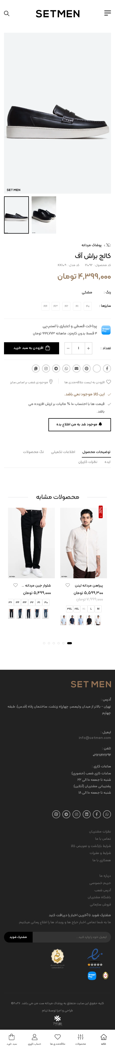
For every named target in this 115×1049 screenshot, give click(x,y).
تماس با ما (103, 839)
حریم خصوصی (100, 883)
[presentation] (103, 620)
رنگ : (107, 292)
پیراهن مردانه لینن (89, 585)
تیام (45, 1010)
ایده (107, 462)
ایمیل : (106, 732)
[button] (69, 643)
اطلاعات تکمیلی (63, 452)
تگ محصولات (33, 452)
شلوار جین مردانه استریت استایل (26, 585)
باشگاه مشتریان (99, 897)
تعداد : (106, 348)
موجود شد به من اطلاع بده (76, 424)
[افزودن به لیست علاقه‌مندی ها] (68, 585)
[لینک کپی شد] (36, 369)
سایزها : (105, 306)
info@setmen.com (95, 738)
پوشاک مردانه (92, 245)
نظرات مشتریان (100, 831)
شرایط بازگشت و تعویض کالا (91, 846)
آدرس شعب (102, 890)
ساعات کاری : (101, 766)
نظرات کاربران (87, 462)
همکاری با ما (102, 860)
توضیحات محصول (96, 452)
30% (101, 510)
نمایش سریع (83, 573)
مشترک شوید (18, 937)
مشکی (87, 292)
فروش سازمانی (100, 904)
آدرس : (106, 700)
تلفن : (106, 748)
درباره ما (105, 876)
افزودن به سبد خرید (28, 348)
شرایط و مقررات (100, 853)
